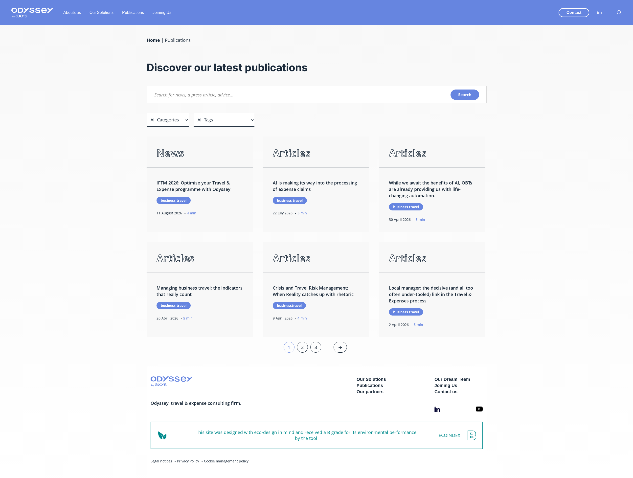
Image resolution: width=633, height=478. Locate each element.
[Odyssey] (32, 13)
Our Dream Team (452, 379)
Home (153, 40)
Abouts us (72, 12)
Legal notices (161, 461)
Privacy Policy (188, 461)
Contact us (445, 391)
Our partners (370, 391)
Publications (133, 12)
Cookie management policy (226, 461)
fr (599, 7)
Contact (573, 12)
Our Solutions (101, 12)
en (599, 12)
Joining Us (162, 12)
